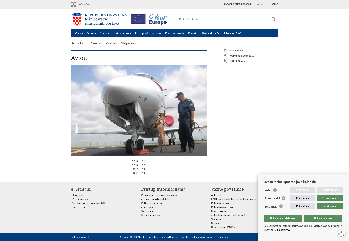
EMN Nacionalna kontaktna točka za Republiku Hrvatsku (243, 199)
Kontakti (193, 33)
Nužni (267, 190)
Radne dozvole (211, 33)
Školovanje (147, 211)
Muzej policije (219, 211)
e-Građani (77, 195)
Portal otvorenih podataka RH (88, 203)
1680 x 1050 (139, 161)
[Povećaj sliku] (139, 109)
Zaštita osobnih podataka (155, 199)
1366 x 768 (139, 169)
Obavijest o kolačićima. (277, 229)
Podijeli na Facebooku (241, 55)
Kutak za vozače (174, 33)
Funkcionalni (272, 198)
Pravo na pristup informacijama (159, 195)
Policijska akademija (222, 207)
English (274, 3)
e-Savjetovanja (79, 199)
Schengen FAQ (232, 33)
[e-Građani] (86, 4)
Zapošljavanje (149, 207)
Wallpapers (127, 43)
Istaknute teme (122, 33)
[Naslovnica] (99, 19)
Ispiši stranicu (236, 50)
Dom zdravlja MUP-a (223, 227)
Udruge (215, 223)
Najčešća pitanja (150, 215)
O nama (91, 33)
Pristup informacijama (148, 33)
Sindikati (216, 219)
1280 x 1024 (139, 165)
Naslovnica (77, 43)
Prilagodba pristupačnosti (236, 3)
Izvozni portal (78, 207)
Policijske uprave (220, 203)
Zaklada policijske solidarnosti (228, 215)
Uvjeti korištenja (198, 237)
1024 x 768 (139, 173)
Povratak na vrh (82, 237)
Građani (104, 33)
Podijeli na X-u (237, 60)
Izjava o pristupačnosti (218, 237)
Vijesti (79, 33)
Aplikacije (216, 195)
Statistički (270, 206)
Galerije (110, 43)
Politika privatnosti (151, 203)
